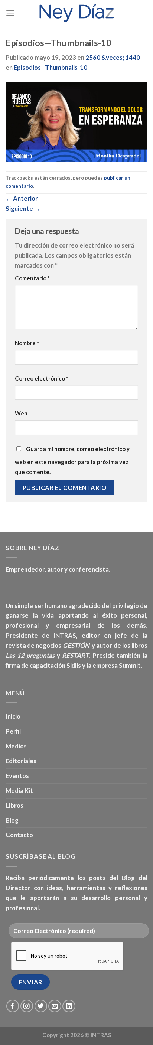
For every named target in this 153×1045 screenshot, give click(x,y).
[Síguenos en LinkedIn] (68, 1006)
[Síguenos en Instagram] (26, 1006)
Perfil (13, 731)
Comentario (32, 278)
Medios (16, 746)
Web (21, 413)
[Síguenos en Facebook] (12, 1006)
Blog (12, 820)
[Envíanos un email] (54, 1006)
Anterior (22, 198)
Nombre (27, 343)
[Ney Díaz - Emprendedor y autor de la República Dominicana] (76, 13)
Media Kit (19, 790)
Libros (14, 805)
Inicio (13, 716)
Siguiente (23, 208)
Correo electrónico (41, 378)
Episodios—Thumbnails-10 (50, 67)
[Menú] (10, 13)
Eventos (17, 776)
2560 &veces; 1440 (112, 57)
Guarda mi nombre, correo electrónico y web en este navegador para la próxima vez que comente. (72, 460)
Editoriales (21, 761)
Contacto (19, 835)
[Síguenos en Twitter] (41, 1006)
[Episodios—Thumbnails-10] (76, 121)
